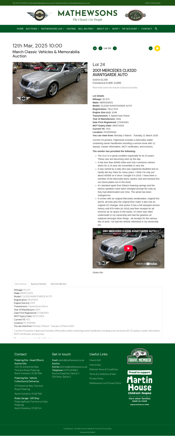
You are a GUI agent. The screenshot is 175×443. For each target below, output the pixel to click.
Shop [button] (115, 28)
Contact (146, 28)
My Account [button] (130, 28)
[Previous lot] (100, 48)
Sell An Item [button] (85, 28)
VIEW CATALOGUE (153, 3)
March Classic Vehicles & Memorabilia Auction (46, 54)
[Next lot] (115, 48)
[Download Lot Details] (150, 48)
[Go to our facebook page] (55, 386)
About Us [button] (103, 28)
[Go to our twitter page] (61, 386)
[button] (156, 29)
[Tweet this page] (112, 272)
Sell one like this (58, 283)
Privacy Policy (106, 429)
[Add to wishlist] (157, 48)
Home (20, 28)
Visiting (71, 28)
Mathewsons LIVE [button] (52, 28)
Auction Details (38, 283)
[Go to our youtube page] (67, 386)
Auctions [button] (32, 28)
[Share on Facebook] (107, 272)
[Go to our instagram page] (118, 272)
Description (21, 283)
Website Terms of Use (94, 429)
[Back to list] (95, 48)
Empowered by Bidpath (87, 432)
